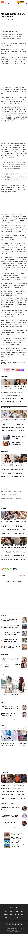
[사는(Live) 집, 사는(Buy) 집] (24, 714)
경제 (17, 911)
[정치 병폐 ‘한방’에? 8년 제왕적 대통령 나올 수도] (24, 707)
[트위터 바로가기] (10, 924)
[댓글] (12, 19)
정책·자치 (6, 914)
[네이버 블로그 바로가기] (21, 924)
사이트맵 (19, 928)
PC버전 (22, 928)
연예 (17, 917)
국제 (22, 911)
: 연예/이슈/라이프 (6, 803)
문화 (11, 914)
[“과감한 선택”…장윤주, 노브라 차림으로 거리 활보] (24, 808)
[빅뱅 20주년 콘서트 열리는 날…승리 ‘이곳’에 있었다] (24, 823)
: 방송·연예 (5, 772)
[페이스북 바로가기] (7, 924)
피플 (6, 917)
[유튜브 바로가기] (13, 924)
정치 (6, 911)
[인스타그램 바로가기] (15, 924)
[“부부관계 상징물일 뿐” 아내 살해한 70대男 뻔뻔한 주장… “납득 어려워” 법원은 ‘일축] (24, 815)
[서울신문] (5, 2)
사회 (11, 911)
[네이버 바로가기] (18, 924)
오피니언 (3, 702)
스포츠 (11, 917)
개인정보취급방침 (14, 928)
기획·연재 (3, 725)
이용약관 (8, 928)
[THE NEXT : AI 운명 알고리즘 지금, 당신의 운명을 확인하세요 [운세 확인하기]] (14, 370)
